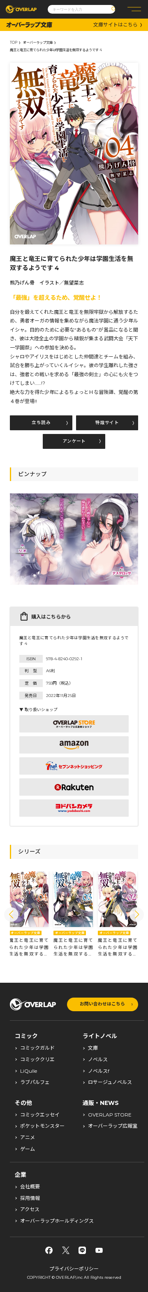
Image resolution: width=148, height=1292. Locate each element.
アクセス (29, 1209)
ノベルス (98, 1059)
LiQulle (28, 1071)
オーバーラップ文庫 (38, 42)
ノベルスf (98, 1071)
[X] (65, 1250)
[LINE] (82, 1250)
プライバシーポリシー (74, 1269)
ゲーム (27, 1149)
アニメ (27, 1137)
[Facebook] (49, 1250)
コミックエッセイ (40, 1115)
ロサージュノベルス (110, 1082)
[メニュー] (134, 9)
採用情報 (30, 1198)
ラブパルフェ (35, 1082)
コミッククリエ (37, 1059)
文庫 (93, 1048)
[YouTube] (99, 1250)
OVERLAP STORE (110, 1115)
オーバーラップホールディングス (57, 1221)
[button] (11, 914)
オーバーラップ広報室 (112, 1126)
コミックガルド (37, 1048)
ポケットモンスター (42, 1126)
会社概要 (30, 1187)
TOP (13, 42)
